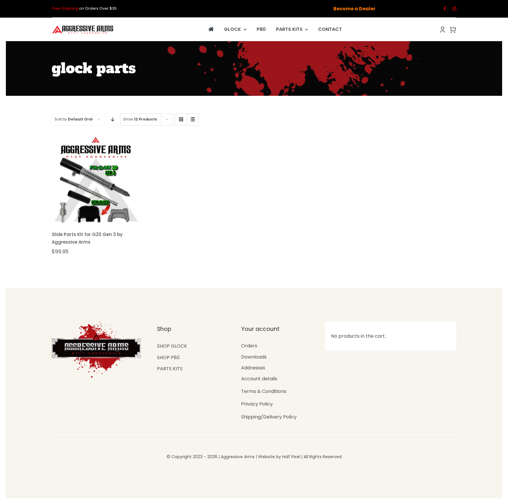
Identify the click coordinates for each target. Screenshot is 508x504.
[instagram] (454, 9)
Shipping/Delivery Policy (269, 416)
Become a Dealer (354, 8)
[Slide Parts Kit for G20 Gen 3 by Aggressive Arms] (95, 179)
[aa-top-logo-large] (83, 26)
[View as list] (192, 119)
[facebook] (445, 9)
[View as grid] (181, 119)
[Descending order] (112, 119)
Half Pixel (291, 457)
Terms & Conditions (263, 391)
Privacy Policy (257, 404)
